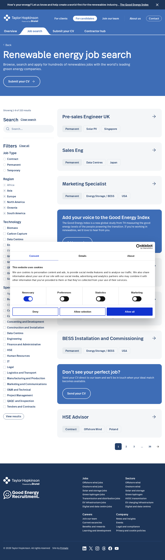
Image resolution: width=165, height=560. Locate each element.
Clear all (24, 145)
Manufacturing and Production (26, 378)
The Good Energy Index (134, 4)
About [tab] (130, 255)
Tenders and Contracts (21, 406)
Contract (12, 159)
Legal (10, 367)
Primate (64, 548)
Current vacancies (92, 522)
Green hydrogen (133, 494)
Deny (35, 311)
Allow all (130, 311)
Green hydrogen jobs (93, 494)
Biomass (12, 227)
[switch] (64, 298)
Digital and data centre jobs (97, 506)
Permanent (14, 164)
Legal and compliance (128, 526)
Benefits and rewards (93, 526)
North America (16, 202)
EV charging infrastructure (139, 502)
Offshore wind (133, 482)
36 (150, 446)
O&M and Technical (19, 389)
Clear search (28, 119)
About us (135, 18)
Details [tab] (83, 255)
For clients (61, 18)
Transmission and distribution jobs (101, 498)
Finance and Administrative (24, 344)
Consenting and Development (25, 321)
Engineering (14, 338)
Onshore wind (132, 486)
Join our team (110, 18)
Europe (11, 196)
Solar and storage (135, 490)
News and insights (126, 518)
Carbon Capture (17, 233)
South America (16, 213)
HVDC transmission (135, 498)
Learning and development (96, 530)
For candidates (85, 18)
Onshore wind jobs (92, 486)
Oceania (12, 207)
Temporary (13, 170)
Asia (9, 190)
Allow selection (82, 311)
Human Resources (18, 355)
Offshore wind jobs (92, 482)
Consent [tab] (34, 255)
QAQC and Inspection (20, 401)
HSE (9, 350)
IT (8, 361)
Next (157, 446)
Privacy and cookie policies (131, 530)
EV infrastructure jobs (94, 502)
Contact (154, 18)
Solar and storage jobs (94, 490)
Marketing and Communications (27, 384)
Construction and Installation (25, 327)
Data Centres (15, 239)
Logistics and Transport (21, 372)
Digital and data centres (138, 506)
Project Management (20, 395)
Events (119, 522)
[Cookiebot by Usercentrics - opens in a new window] (138, 246)
